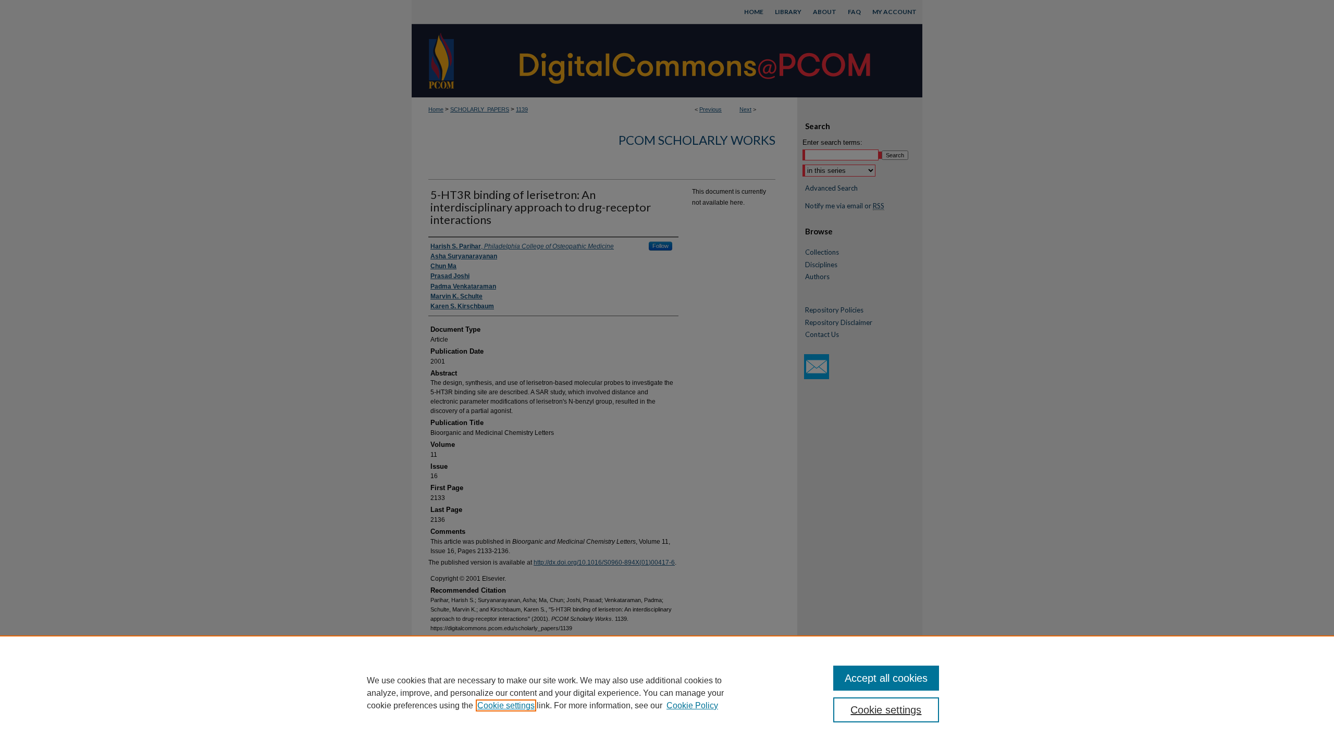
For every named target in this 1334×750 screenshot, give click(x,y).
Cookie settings (506, 705)
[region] (667, 692)
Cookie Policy (692, 705)
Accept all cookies (886, 678)
